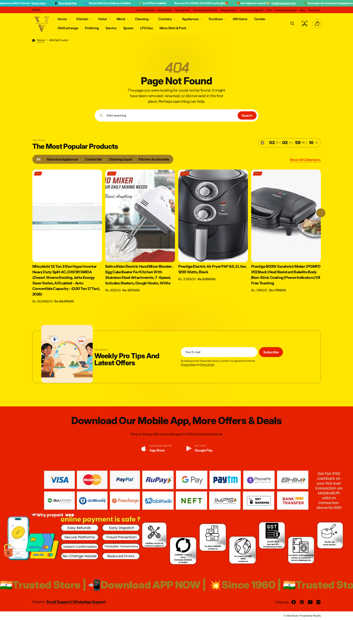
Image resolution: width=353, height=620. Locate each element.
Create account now (254, 3)
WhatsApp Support (89, 602)
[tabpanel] (176, 238)
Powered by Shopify (310, 615)
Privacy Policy (188, 364)
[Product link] (67, 237)
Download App (38, 3)
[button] (292, 23)
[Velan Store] (41, 23)
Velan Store (292, 615)
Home (41, 40)
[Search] (101, 115)
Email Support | (60, 602)
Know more (9, 3)
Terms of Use (207, 364)
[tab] (38, 159)
